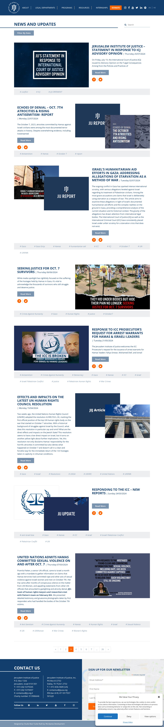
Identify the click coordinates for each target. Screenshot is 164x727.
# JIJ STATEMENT (55, 92)
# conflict (24, 92)
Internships (102, 7)
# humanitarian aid (77, 246)
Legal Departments (45, 7)
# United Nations (107, 474)
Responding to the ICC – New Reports (116, 491)
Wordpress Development (55, 724)
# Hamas (44, 153)
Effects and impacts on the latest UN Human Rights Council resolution (40, 400)
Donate (116, 7)
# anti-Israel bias (27, 535)
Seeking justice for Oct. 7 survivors (38, 270)
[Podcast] (145, 7)
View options (150, 716)
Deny (129, 716)
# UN (140, 246)
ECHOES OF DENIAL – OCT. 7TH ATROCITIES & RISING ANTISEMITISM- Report (40, 111)
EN (150, 8)
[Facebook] (129, 7)
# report (78, 153)
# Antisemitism (26, 153)
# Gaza (23, 246)
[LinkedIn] (141, 7)
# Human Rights (72, 314)
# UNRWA (24, 252)
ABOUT (25, 7)
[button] (159, 697)
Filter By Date (24, 33)
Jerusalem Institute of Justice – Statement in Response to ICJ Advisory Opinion (118, 50)
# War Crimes (105, 381)
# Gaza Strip (39, 246)
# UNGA (72, 474)
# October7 (108, 314)
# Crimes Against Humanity (31, 314)
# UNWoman (38, 630)
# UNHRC (88, 474)
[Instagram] (125, 7)
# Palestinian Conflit (28, 541)
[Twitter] (137, 7)
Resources (84, 7)
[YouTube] (133, 7)
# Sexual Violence (133, 624)
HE (154, 8)
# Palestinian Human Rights (79, 381)
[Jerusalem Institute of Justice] (14, 7)
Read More (100, 72)
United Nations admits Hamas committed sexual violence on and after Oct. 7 (43, 560)
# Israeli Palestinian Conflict (31, 381)
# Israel (138, 375)
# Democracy (77, 375)
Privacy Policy (128, 722)
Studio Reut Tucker (31, 724)
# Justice (91, 314)
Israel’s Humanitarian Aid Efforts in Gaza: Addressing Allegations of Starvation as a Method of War (119, 174)
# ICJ (38, 92)
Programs (67, 7)
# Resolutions (54, 474)
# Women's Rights (79, 630)
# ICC (96, 246)
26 (102, 649)
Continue (108, 716)
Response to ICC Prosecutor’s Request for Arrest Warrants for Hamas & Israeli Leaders (117, 333)
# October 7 (62, 153)
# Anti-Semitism (26, 624)
